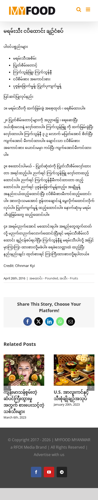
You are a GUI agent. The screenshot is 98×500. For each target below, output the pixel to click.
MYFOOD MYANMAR (72, 439)
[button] (7, 387)
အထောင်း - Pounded (43, 278)
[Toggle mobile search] (78, 9)
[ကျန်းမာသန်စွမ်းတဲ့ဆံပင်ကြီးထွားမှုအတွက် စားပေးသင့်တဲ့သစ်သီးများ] (24, 356)
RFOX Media (24, 447)
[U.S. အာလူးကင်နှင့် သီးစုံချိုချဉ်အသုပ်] (74, 356)
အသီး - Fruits (68, 278)
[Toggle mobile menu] (88, 9)
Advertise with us (49, 454)
